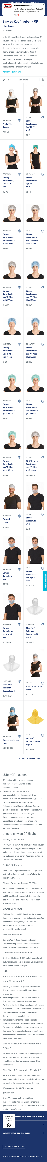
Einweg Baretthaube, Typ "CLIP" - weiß (31, 125)
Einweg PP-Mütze (7, 520)
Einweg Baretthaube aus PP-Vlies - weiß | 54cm (32, 239)
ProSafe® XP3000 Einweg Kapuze (33, 741)
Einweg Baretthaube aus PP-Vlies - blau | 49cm (32, 295)
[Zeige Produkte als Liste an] (43, 79)
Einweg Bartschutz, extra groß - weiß (31, 576)
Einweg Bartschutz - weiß (31, 520)
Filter (9, 79)
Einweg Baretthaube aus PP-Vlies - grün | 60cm (8, 465)
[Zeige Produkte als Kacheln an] (39, 79)
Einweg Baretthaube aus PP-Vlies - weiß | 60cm (8, 295)
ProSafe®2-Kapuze (7, 125)
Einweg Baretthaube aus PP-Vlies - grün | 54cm (32, 409)
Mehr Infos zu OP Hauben (13, 72)
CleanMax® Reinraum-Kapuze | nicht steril (32, 632)
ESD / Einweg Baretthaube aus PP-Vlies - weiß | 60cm (32, 465)
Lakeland (30, 624)
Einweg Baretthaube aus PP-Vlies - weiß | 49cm (8, 239)
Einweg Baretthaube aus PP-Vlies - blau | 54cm (8, 352)
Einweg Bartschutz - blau (8, 576)
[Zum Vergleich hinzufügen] (19, 127)
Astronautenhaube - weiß (33, 687)
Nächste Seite (35, 758)
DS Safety (7, 120)
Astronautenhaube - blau (9, 741)
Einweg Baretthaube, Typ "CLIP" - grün (31, 182)
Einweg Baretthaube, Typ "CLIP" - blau (8, 182)
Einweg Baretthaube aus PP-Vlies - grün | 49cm (8, 409)
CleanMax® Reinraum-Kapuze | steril (9, 687)
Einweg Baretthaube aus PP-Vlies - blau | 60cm (32, 352)
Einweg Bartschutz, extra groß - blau (8, 632)
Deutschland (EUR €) (11, 1146)
